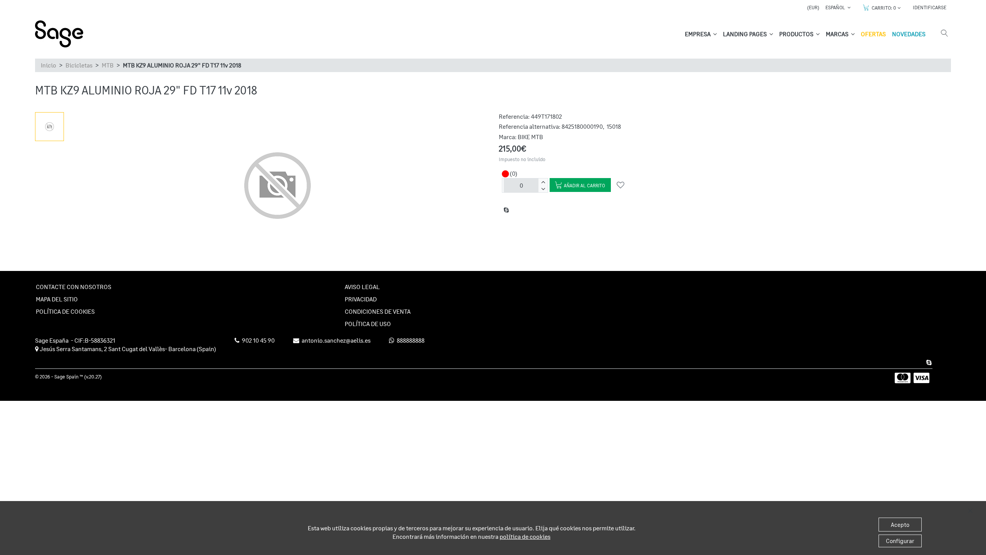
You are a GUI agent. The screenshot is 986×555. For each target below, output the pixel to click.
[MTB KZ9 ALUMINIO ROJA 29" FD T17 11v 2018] (49, 126)
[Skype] (927, 362)
